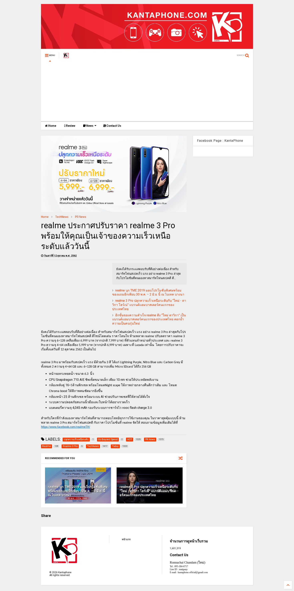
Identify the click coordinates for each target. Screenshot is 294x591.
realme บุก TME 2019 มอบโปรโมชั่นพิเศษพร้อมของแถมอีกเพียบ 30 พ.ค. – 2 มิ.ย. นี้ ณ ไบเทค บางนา (148, 292)
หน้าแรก (126, 539)
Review (70, 125)
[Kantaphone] (66, 57)
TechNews (61, 216)
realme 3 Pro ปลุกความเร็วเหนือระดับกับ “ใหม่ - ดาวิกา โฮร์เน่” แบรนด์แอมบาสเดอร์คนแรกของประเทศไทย (149, 305)
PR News (80, 216)
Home (52, 125)
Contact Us (113, 125)
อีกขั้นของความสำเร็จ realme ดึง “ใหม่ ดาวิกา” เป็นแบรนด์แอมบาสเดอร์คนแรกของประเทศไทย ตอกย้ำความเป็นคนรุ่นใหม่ (149, 319)
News (89, 125)
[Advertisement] (147, 91)
